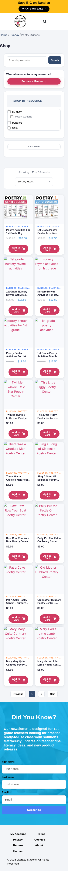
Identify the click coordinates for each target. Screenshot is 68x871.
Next (52, 694)
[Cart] (50, 21)
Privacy (18, 839)
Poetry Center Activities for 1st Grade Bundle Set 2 (17, 356)
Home (4, 35)
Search (55, 60)
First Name (8, 761)
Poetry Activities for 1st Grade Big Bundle (18, 233)
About (39, 845)
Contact (18, 851)
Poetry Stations (23, 116)
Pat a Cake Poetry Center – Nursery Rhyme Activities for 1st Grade (18, 605)
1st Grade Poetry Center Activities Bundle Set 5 (47, 233)
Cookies (39, 839)
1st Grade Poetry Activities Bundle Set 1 (49, 356)
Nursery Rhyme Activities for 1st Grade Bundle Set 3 (48, 295)
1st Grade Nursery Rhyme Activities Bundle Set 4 (16, 295)
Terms (41, 833)
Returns (18, 845)
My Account (18, 833)
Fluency (14, 35)
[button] (32, 21)
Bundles (17, 123)
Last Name (8, 777)
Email (5, 792)
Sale (15, 128)
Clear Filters (34, 146)
